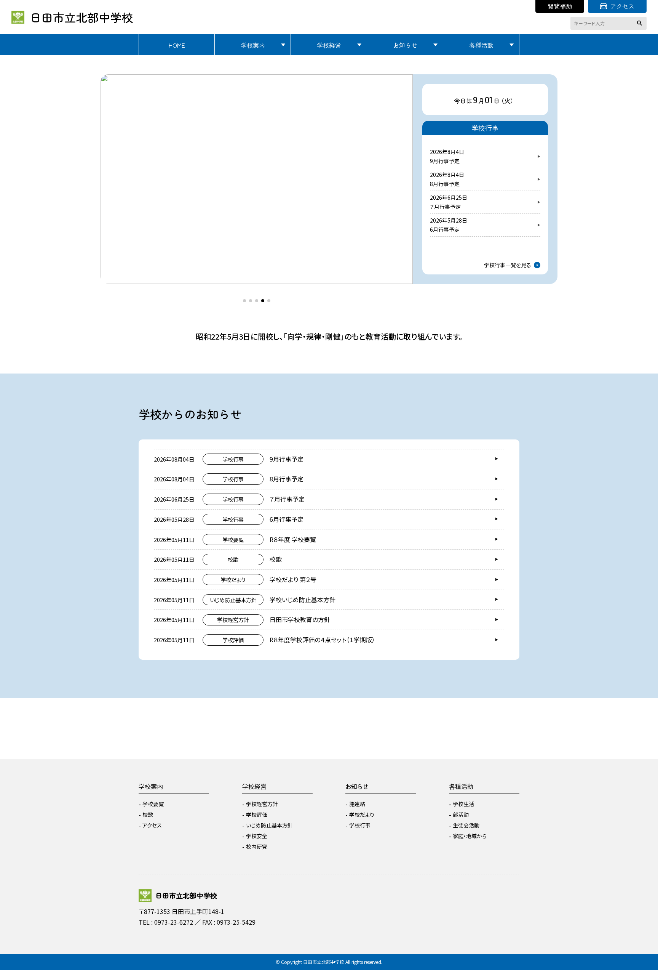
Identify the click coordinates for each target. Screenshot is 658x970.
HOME (177, 45)
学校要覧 (153, 804)
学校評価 (256, 814)
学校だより (361, 814)
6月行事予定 (445, 229)
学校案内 (253, 45)
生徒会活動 (466, 825)
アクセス (622, 6)
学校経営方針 (262, 804)
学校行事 (360, 825)
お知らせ (405, 45)
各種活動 (481, 45)
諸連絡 (357, 804)
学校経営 (329, 45)
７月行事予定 (445, 206)
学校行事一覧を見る (507, 265)
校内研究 (256, 846)
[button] (114, 171)
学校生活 (463, 804)
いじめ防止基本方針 (269, 825)
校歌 (147, 814)
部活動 (461, 814)
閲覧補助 (560, 6)
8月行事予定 (445, 184)
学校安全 (256, 836)
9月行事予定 (445, 161)
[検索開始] (641, 23)
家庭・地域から (470, 836)
